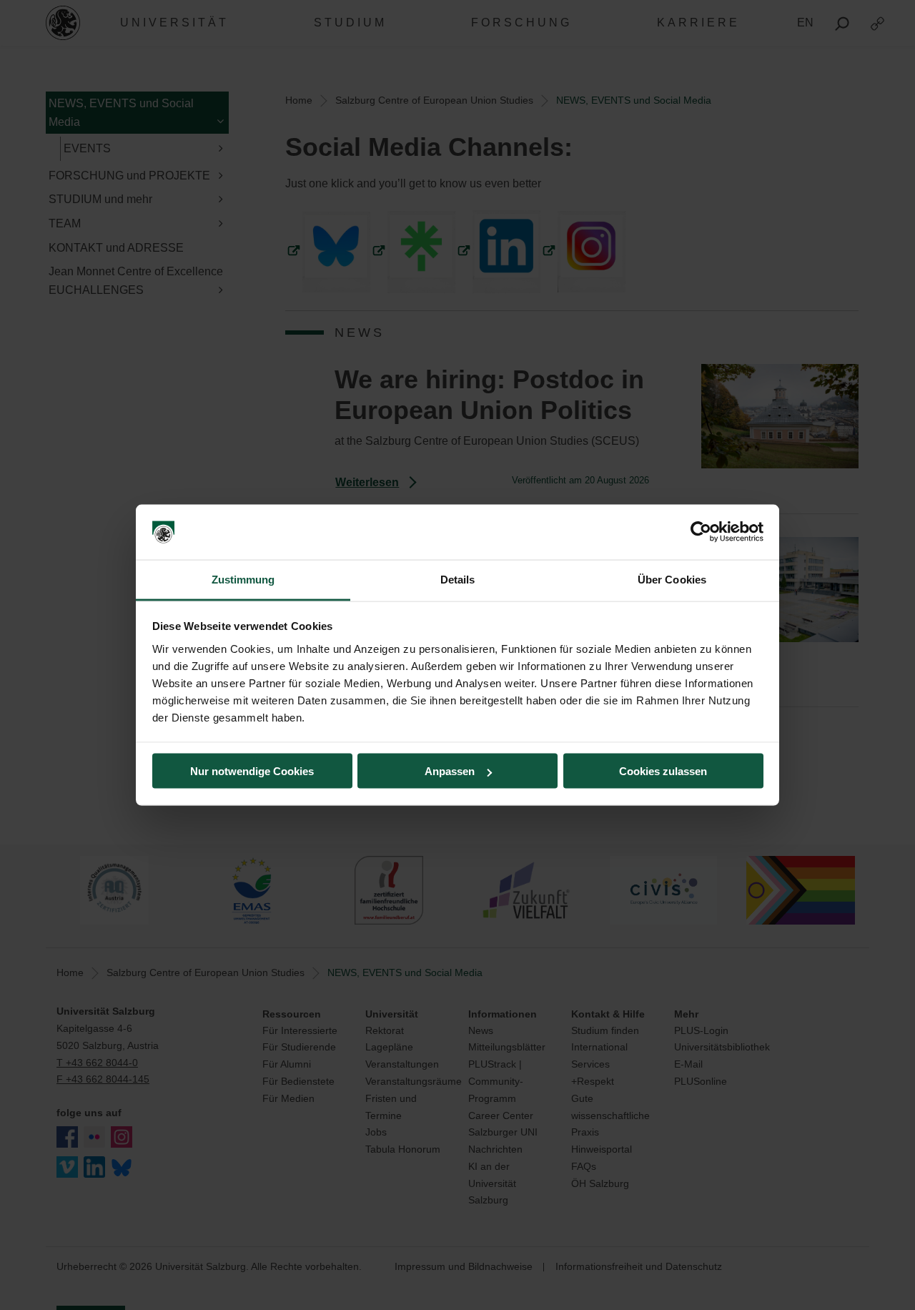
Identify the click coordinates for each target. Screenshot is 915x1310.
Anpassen (450, 771)
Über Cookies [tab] (672, 579)
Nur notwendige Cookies (252, 771)
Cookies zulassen (663, 771)
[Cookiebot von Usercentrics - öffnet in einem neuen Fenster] (700, 532)
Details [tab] (457, 579)
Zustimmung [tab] (243, 579)
